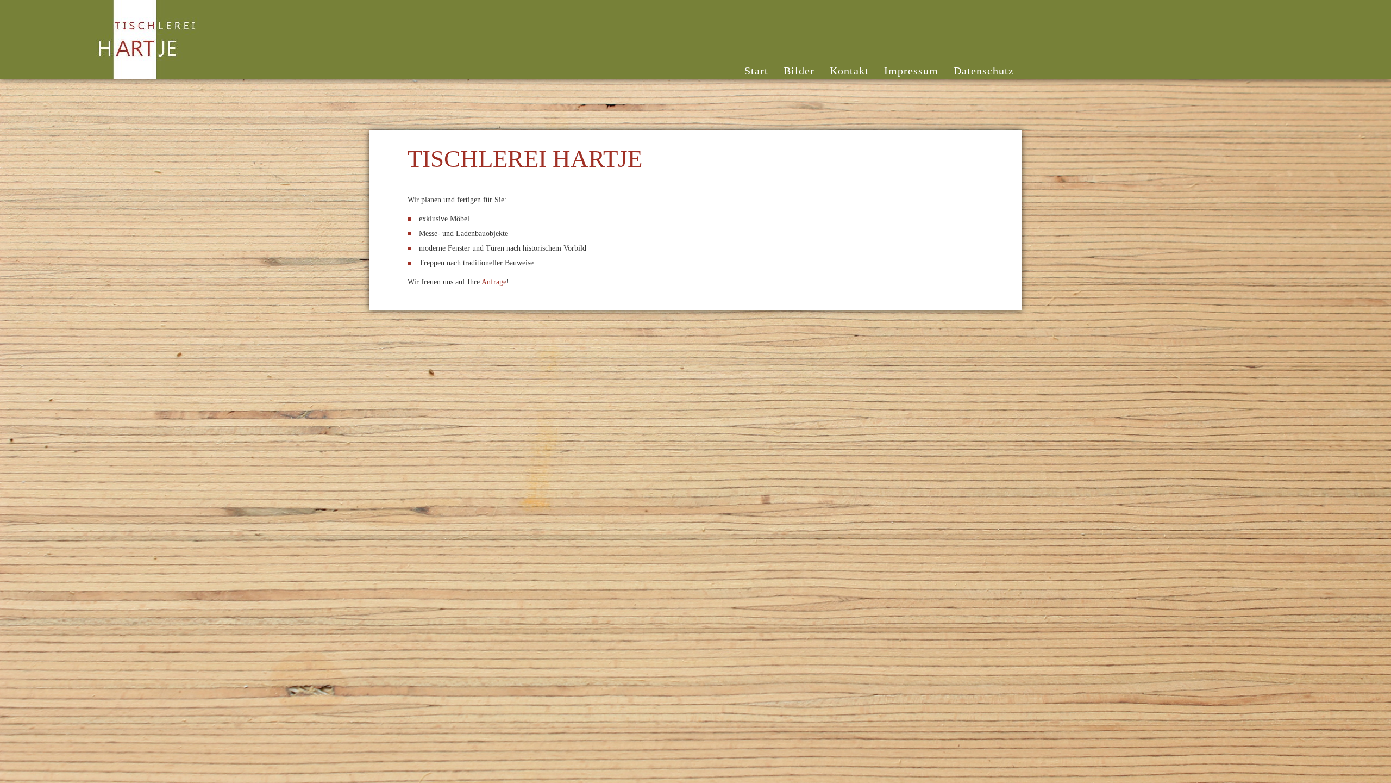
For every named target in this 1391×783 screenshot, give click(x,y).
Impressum (911, 71)
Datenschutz (984, 71)
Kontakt (849, 71)
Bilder (799, 71)
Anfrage (493, 282)
